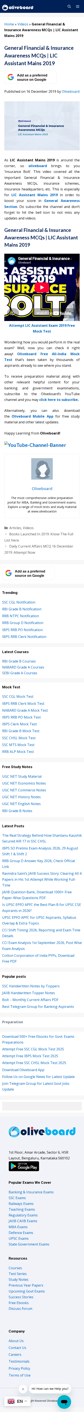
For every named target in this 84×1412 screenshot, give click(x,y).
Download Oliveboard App (23, 1069)
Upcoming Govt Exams (27, 1291)
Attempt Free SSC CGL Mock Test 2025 (33, 1049)
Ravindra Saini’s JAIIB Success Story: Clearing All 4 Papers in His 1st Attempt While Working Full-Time (41, 879)
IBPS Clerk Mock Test (19, 724)
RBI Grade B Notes (17, 810)
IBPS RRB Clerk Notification (24, 636)
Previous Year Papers (26, 1285)
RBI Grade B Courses (19, 661)
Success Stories (21, 1297)
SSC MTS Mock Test (18, 744)
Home (9, 24)
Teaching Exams (22, 1209)
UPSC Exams (19, 1238)
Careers (15, 1354)
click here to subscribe (58, 399)
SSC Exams (17, 1198)
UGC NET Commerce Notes (24, 790)
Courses (15, 1268)
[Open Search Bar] (69, 6)
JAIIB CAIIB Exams (23, 1221)
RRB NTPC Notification (20, 616)
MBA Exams (18, 1227)
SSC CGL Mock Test (17, 696)
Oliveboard (70, 91)
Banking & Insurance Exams (31, 1192)
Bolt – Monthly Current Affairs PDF (30, 999)
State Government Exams (29, 1244)
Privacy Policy (19, 1368)
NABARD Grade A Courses (23, 667)
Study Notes (18, 1279)
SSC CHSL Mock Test (19, 738)
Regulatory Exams (23, 1215)
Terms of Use (20, 1375)
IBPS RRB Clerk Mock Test (23, 703)
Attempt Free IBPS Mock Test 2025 (30, 1056)
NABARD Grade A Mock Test (25, 710)
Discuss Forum (20, 1308)
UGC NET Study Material (22, 776)
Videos (22, 24)
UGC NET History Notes (21, 797)
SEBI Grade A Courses (19, 673)
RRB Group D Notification (22, 622)
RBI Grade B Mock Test (20, 731)
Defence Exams (21, 1232)
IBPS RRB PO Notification (22, 629)
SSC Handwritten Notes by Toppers (31, 986)
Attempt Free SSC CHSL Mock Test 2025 (34, 1062)
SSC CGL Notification (18, 602)
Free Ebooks (19, 1302)
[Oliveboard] (18, 6)
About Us (16, 1340)
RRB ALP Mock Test (18, 751)
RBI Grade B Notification (21, 609)
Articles (15, 528)
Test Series (18, 1273)
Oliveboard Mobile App (32, 416)
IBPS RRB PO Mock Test (21, 717)
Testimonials (19, 1361)
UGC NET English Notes (21, 803)
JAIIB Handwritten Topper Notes (28, 993)
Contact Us (17, 1347)
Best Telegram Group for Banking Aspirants (38, 1006)
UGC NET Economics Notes (24, 783)
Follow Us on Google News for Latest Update (38, 1076)
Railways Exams (21, 1203)
